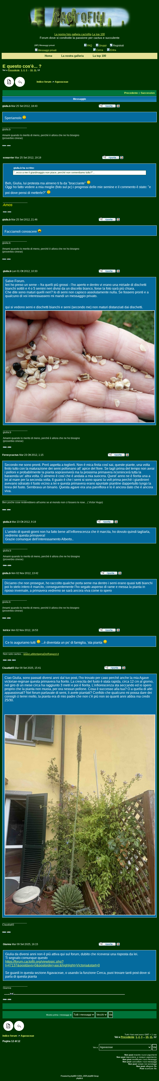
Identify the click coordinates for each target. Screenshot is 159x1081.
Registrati (118, 45)
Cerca (99, 50)
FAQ (89, 45)
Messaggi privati (47, 50)
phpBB (73, 1076)
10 (31, 70)
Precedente (14, 70)
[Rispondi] (20, 82)
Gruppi (103, 45)
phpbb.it (79, 1078)
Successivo (148, 93)
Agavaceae (61, 81)
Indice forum (44, 81)
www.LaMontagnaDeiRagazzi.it (41, 654)
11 (35, 70)
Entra (113, 50)
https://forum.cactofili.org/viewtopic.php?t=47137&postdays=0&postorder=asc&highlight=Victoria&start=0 (52, 963)
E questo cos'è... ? (21, 66)
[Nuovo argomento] (9, 82)
